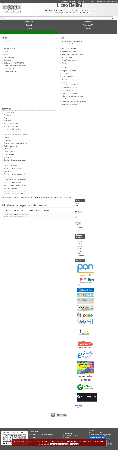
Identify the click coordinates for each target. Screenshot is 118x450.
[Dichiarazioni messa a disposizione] (77, 295)
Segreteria (88, 21)
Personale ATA (88, 25)
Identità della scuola (11, 123)
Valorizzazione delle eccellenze (15, 185)
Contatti (88, 28)
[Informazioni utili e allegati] (77, 290)
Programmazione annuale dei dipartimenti (14, 175)
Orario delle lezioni (10, 165)
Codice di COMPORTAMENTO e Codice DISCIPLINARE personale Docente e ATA (15, 66)
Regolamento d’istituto (70, 79)
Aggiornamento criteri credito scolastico (14, 119)
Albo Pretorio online (69, 51)
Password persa (78, 229)
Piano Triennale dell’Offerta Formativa (13, 113)
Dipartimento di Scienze (20, 216)
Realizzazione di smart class (72, 41)
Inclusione (7, 157)
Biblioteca (7, 148)
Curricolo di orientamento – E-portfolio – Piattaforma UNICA (15, 192)
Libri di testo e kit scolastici (71, 44)
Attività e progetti (10, 146)
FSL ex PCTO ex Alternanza (13, 168)
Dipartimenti (8, 171)
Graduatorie (66, 82)
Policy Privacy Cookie (68, 1)
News (6, 54)
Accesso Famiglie (78, 247)
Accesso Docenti (78, 242)
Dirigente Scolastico (69, 70)
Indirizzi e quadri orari (11, 126)
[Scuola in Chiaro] (77, 308)
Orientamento (9, 154)
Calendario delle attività (70, 84)
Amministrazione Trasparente (72, 54)
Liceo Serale (8, 140)
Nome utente (77, 204)
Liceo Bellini (69, 5)
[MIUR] (77, 316)
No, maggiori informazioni (59, 444)
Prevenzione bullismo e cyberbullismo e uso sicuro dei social (72, 96)
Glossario (91, 1)
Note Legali (68, 433)
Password (78, 211)
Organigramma (67, 73)
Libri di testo (8, 151)
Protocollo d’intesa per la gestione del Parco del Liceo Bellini (74, 103)
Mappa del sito (112, 1)
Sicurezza (7, 60)
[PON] (77, 268)
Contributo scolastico (11, 71)
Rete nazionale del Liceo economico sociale (16, 136)
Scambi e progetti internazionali (15, 143)
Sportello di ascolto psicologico (15, 160)
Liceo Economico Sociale (12, 132)
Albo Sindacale (9, 57)
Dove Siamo (82, 1)
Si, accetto (74, 444)
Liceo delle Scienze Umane (13, 129)
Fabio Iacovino (104, 433)
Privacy (64, 63)
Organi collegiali (67, 76)
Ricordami (78, 220)
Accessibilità (101, 1)
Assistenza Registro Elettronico (78, 253)
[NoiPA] (77, 322)
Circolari (6, 51)
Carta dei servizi (67, 90)
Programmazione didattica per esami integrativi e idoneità (15, 181)
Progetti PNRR (9, 41)
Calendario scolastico (69, 87)
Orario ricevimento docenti (13, 163)
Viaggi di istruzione (10, 188)
